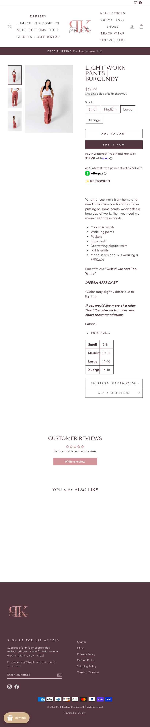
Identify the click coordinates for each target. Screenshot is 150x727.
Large (127, 109)
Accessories (112, 13)
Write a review (75, 461)
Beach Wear (113, 33)
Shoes (113, 26)
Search (81, 642)
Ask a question (114, 393)
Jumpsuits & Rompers (38, 23)
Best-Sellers (113, 40)
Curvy (106, 19)
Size (89, 102)
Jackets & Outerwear (38, 37)
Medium (110, 109)
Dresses (38, 16)
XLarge (94, 120)
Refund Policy (86, 660)
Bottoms (37, 30)
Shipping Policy (87, 666)
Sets (21, 30)
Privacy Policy (86, 654)
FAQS (80, 648)
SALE (120, 19)
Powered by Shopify (75, 712)
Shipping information (114, 383)
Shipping (90, 93)
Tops (54, 30)
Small (93, 109)
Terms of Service (88, 672)
